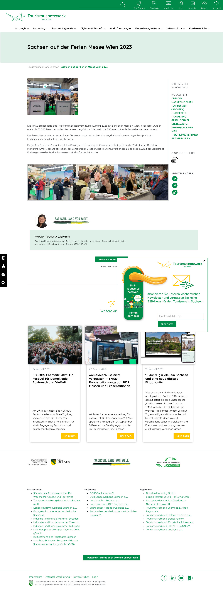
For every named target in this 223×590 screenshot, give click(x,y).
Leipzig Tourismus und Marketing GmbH (168, 496)
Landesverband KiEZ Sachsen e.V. (109, 504)
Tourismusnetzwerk (46, 17)
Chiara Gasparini (59, 236)
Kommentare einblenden (111, 259)
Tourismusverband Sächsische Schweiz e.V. (170, 522)
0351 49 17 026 (80, 244)
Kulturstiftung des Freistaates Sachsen (54, 536)
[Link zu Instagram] (189, 580)
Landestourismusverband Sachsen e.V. (55, 507)
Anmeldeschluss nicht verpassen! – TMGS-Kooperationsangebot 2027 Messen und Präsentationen (109, 380)
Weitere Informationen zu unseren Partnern (112, 557)
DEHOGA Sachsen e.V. (102, 493)
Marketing (179, 112)
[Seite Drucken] (174, 160)
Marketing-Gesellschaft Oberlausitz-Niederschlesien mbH (182, 124)
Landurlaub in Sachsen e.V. (105, 500)
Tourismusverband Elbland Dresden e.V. (168, 514)
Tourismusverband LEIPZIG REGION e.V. (168, 525)
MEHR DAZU (70, 436)
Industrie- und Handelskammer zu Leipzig (56, 525)
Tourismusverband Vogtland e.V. (164, 529)
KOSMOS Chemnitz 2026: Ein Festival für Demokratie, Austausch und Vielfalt (53, 378)
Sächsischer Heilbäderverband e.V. (109, 507)
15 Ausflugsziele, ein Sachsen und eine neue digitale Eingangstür (166, 378)
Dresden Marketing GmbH (160, 493)
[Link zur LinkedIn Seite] (172, 580)
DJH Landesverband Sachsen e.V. (109, 496)
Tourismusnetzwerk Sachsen (43, 66)
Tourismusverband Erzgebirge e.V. (165, 518)
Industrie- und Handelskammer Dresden (56, 518)
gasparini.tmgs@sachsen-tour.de (49, 244)
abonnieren (167, 323)
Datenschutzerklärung (57, 576)
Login (95, 576)
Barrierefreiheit (81, 576)
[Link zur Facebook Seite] (164, 580)
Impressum (35, 576)
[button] (174, 178)
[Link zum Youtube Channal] (181, 580)
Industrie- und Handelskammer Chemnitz (56, 522)
